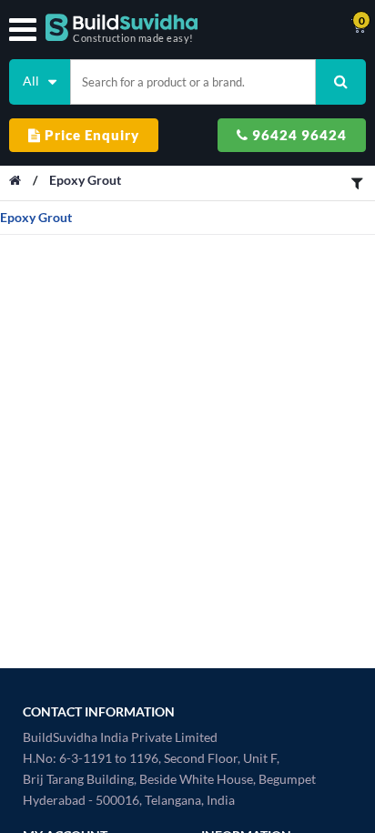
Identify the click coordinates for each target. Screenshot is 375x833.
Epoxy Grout (85, 180)
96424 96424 (297, 135)
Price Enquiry (90, 135)
